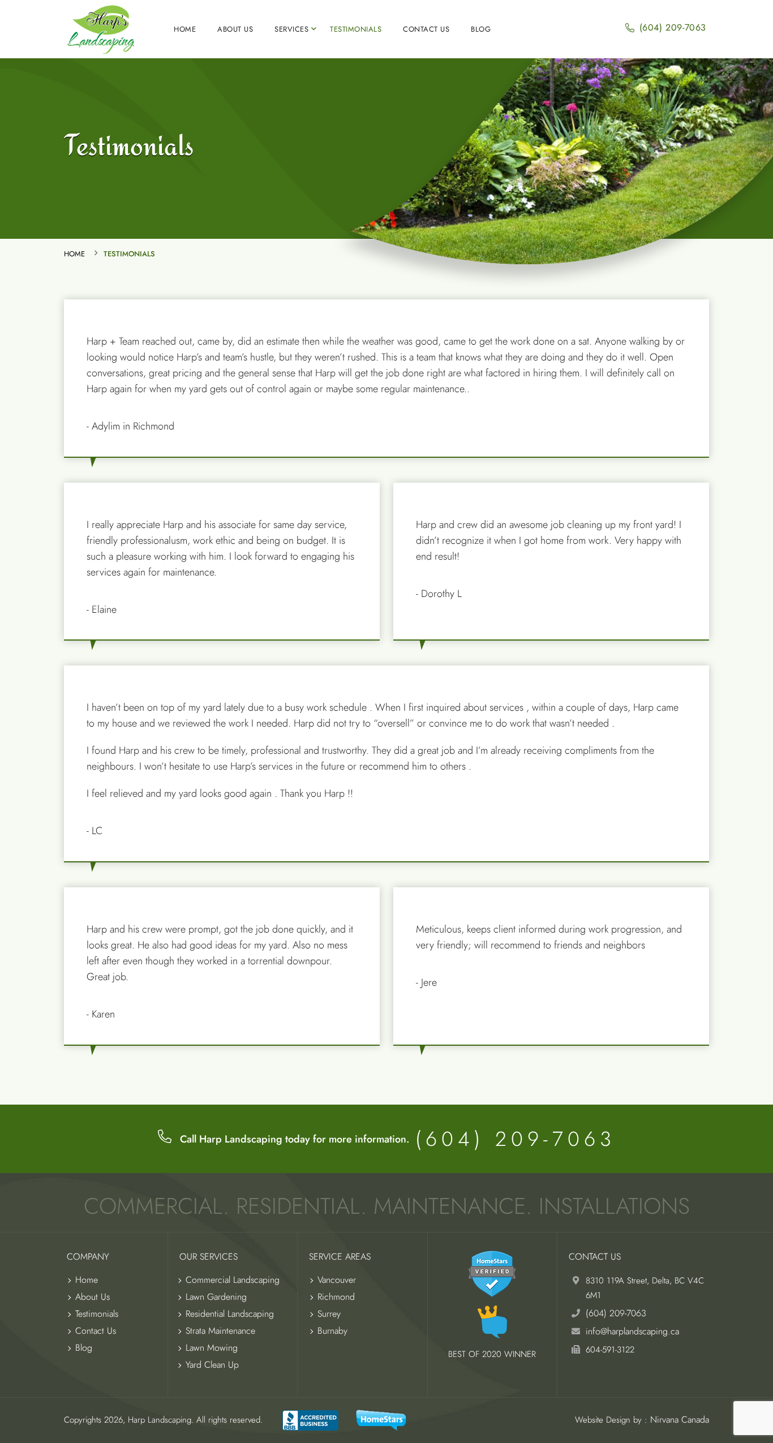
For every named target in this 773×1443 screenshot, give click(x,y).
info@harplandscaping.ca (632, 1331)
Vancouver (336, 1279)
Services (291, 29)
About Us (235, 29)
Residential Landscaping (230, 1313)
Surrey (329, 1313)
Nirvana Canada (679, 1419)
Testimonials (355, 29)
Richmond (336, 1296)
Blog (481, 29)
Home (185, 29)
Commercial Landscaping (233, 1279)
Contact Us (426, 29)
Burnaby (332, 1330)
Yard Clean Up (212, 1364)
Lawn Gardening (216, 1296)
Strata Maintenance (220, 1330)
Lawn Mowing (212, 1347)
